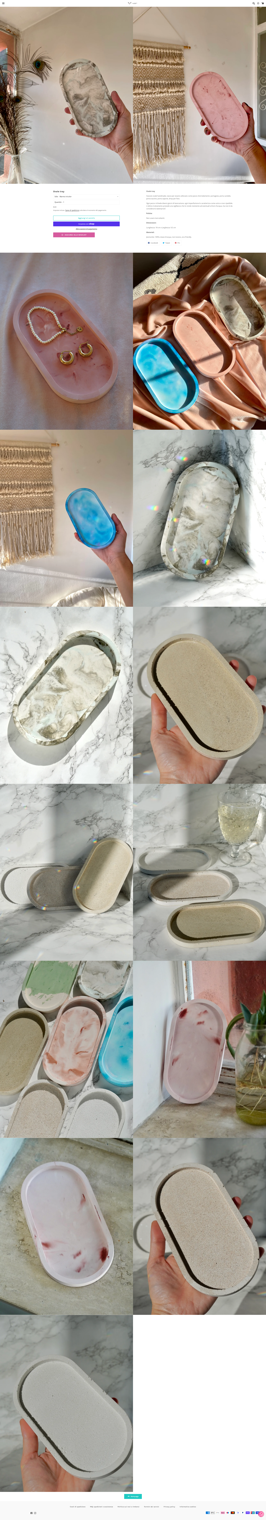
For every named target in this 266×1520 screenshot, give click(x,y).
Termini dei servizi (151, 1507)
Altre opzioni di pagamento (86, 229)
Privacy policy (169, 1507)
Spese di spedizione (72, 210)
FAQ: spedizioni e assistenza (101, 1507)
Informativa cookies (188, 1507)
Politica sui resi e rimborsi (128, 1507)
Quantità (58, 202)
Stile (56, 196)
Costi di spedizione (77, 1507)
